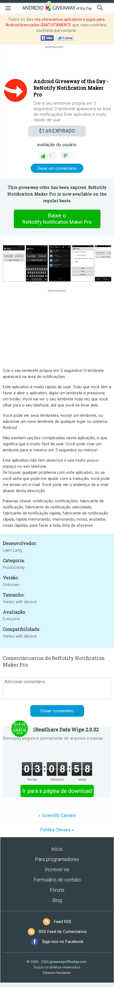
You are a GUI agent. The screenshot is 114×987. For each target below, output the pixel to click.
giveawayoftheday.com (68, 962)
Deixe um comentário (57, 168)
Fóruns (57, 890)
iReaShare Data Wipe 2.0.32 (66, 729)
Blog (57, 900)
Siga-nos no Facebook (62, 941)
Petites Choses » (57, 829)
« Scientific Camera (57, 815)
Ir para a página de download (57, 791)
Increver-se (57, 869)
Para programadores (57, 859)
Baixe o (57, 218)
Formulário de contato (57, 880)
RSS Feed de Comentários (63, 931)
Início (57, 849)
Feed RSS (62, 921)
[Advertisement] (57, 63)
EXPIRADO (57, 131)
